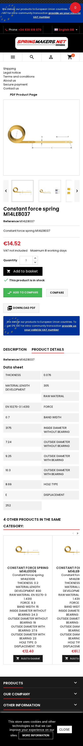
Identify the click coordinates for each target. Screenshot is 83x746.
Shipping (9, 69)
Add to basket (22, 271)
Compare (57, 292)
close (64, 729)
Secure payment (15, 84)
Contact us (11, 88)
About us (9, 80)
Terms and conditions (19, 76)
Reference (11, 221)
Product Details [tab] (48, 349)
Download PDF (21, 308)
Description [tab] (15, 349)
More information (35, 735)
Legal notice (12, 72)
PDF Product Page (23, 95)
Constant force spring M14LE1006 (27, 570)
